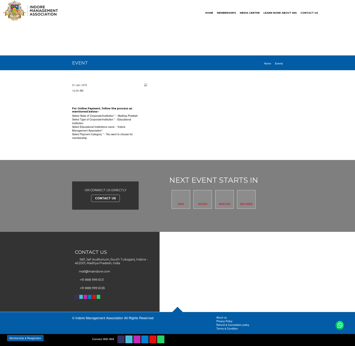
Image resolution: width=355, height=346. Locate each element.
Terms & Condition (227, 328)
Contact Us (105, 198)
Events (279, 63)
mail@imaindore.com (94, 271)
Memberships (226, 12)
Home (267, 63)
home (209, 12)
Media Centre (250, 12)
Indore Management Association (99, 317)
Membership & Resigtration (25, 338)
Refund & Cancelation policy (232, 325)
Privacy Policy (224, 321)
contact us (309, 12)
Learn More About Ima (280, 12)
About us (221, 317)
